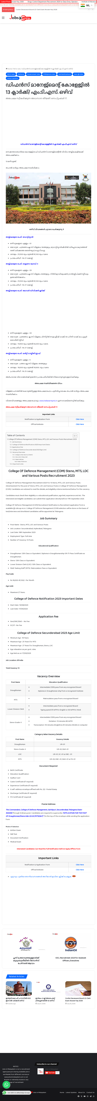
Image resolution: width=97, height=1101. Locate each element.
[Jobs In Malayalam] (20, 18)
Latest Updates (12, 78)
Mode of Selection (22, 461)
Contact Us (90, 1092)
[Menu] (3, 19)
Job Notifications (64, 74)
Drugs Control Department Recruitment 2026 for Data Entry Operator (29, 2)
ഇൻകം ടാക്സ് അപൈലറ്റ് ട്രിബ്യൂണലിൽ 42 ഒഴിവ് (45, 999)
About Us (81, 1092)
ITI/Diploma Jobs (49, 74)
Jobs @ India (78, 74)
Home (9, 69)
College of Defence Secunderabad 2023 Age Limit (29, 450)
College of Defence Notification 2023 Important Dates (31, 444)
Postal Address (19, 459)
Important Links (17, 464)
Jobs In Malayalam (39, 1092)
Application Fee (17, 447)
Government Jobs (33, 74)
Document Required (21, 457)
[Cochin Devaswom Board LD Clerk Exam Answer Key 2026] (78, 988)
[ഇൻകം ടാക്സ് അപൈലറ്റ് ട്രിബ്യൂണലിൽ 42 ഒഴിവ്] (48, 988)
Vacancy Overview (18, 452)
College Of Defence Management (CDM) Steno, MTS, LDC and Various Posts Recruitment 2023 (42, 439)
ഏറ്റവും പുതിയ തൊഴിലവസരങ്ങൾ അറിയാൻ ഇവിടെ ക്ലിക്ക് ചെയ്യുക (41, 876)
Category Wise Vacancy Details (24, 455)
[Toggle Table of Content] (74, 436)
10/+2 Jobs (17, 69)
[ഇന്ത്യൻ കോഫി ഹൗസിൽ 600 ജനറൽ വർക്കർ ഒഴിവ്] (19, 988)
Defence (21, 74)
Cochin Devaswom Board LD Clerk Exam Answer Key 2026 (78, 999)
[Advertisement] (48, 43)
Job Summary (16, 442)
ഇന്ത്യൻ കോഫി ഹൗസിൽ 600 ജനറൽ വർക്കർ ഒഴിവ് (18, 999)
